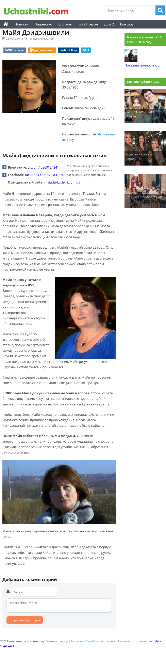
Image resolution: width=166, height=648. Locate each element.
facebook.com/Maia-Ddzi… (45, 175)
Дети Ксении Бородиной (144, 197)
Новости (21, 24)
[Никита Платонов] (131, 60)
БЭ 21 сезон (88, 24)
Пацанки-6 (43, 24)
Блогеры (65, 24)
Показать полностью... (142, 65)
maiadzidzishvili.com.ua (62, 182)
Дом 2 (109, 24)
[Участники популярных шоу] (36, 11)
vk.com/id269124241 (43, 167)
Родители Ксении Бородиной (139, 156)
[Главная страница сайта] (5, 24)
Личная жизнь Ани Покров (140, 114)
